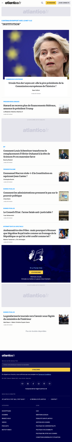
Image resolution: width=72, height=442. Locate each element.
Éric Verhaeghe (20, 239)
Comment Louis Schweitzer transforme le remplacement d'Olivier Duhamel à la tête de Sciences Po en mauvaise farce (26, 153)
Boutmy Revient (8, 160)
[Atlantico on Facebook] (33, 383)
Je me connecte (63, 3)
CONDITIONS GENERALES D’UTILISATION (48, 437)
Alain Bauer (6, 322)
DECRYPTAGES (6, 411)
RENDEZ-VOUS (6, 418)
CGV (37, 411)
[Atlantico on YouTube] (49, 383)
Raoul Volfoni (36, 90)
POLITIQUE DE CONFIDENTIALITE (46, 426)
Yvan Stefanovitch (8, 215)
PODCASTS (5, 426)
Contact (54, 399)
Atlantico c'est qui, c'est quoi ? (13, 399)
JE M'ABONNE (51, 3)
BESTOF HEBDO (6, 429)
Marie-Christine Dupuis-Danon (21, 322)
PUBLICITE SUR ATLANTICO (44, 418)
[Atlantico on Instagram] (44, 383)
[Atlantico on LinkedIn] (39, 383)
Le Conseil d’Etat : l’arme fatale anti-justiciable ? (28, 212)
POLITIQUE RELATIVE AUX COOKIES (46, 433)
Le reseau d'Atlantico (38, 399)
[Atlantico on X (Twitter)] (28, 383)
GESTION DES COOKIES (43, 422)
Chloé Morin (6, 199)
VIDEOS (4, 422)
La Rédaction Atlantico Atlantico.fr (13, 111)
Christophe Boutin (8, 179)
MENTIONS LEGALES (42, 414)
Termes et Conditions (44, 374)
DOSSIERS (5, 414)
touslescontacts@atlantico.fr (36, 389)
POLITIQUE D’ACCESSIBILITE (44, 429)
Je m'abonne (36, 272)
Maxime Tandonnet (9, 239)
